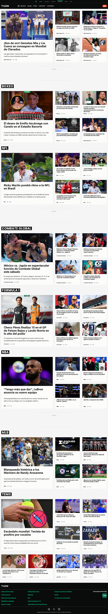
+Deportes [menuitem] (42, 6)
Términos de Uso (6, 594)
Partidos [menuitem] (23, 6)
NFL (5, 202)
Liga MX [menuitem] (29, 6)
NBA (5, 406)
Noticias (47, 1)
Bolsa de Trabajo (6, 604)
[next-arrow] (106, 566)
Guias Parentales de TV (34, 601)
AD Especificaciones (33, 591)
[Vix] (104, 6)
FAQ (29, 598)
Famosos (53, 1)
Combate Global (8, 282)
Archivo (56, 594)
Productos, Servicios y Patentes (63, 591)
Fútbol (4, 577)
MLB (5, 486)
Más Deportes (7, 59)
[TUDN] (5, 6)
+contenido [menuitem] (50, 6)
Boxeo (5, 140)
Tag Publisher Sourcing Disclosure (37, 604)
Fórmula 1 (6, 344)
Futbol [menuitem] (35, 6)
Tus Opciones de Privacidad (62, 598)
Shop (71, 1)
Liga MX (59, 577)
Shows (40, 1)
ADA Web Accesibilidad (7, 601)
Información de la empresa (8, 598)
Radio (66, 1)
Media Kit (30, 594)
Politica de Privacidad (7, 591)
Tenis (5, 548)
